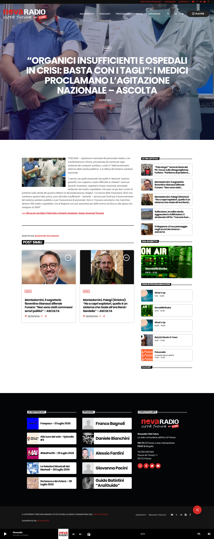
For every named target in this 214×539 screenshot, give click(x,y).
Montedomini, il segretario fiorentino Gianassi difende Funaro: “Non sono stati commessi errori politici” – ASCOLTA (48, 305)
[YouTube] (193, 2)
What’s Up (160, 293)
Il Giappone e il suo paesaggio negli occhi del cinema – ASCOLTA (171, 229)
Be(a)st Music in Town (166, 337)
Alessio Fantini (110, 453)
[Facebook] (208, 2)
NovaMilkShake (156, 269)
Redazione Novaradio (47, 235)
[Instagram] (204, 2)
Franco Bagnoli (110, 423)
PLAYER (198, 13)
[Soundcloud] (201, 2)
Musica (149, 260)
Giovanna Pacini (112, 468)
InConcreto (43, 520)
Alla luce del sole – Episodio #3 (57, 438)
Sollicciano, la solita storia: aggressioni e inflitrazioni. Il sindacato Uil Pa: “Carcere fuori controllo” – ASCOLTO (172, 216)
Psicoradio (160, 352)
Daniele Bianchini (112, 438)
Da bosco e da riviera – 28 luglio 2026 (56, 482)
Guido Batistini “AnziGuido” (110, 483)
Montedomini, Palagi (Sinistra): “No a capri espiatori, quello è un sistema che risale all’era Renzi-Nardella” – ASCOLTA (105, 305)
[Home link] (18, 14)
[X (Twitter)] (197, 2)
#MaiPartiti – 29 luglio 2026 (57, 453)
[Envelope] (158, 465)
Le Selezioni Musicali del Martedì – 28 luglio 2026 (55, 468)
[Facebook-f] (146, 465)
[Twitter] (152, 465)
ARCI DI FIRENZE (101, 514)
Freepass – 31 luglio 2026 (55, 423)
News (107, 48)
